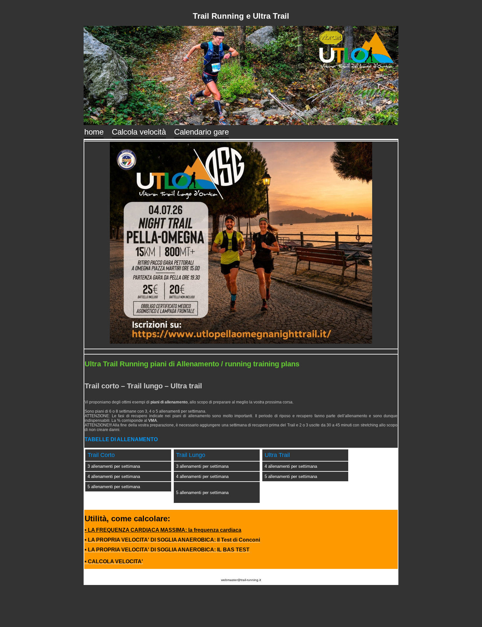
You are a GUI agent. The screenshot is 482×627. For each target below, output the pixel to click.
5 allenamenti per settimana (114, 486)
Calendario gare (201, 131)
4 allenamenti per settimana (114, 476)
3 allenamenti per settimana (114, 466)
